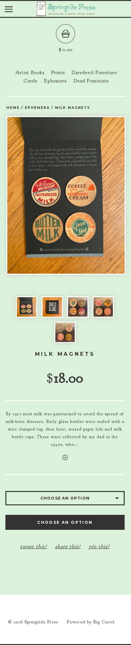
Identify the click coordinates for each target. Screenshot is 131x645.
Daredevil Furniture (94, 72)
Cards (30, 81)
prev (36, 195)
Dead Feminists (91, 81)
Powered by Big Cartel (90, 622)
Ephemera (55, 81)
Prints (58, 72)
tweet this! (33, 546)
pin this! (99, 546)
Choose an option (65, 522)
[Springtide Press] (65, 14)
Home (13, 108)
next (96, 195)
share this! (68, 546)
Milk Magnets (72, 108)
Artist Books (30, 72)
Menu (13, 10)
